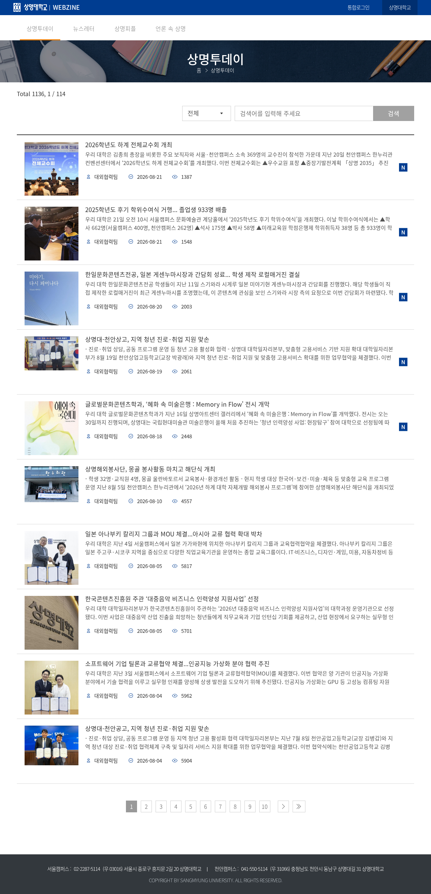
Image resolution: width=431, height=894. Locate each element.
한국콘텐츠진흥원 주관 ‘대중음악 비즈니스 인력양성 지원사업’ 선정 (172, 598)
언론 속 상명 (171, 28)
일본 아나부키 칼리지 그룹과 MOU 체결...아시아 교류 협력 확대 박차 (173, 533)
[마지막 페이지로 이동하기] (299, 806)
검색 (393, 113)
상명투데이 (40, 28)
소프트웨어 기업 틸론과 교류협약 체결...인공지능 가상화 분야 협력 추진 (177, 663)
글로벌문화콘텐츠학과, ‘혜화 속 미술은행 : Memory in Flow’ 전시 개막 (177, 404)
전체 (193, 113)
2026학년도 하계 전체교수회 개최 (128, 144)
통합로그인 (358, 7)
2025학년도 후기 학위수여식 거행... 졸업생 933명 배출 (156, 209)
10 (265, 806)
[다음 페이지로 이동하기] (283, 806)
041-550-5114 (254, 868)
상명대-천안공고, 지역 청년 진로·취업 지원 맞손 (147, 728)
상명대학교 (400, 7)
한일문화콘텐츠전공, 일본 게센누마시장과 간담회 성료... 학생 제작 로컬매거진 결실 (192, 274)
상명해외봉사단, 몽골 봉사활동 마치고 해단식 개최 (150, 469)
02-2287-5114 (87, 868)
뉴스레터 (84, 28)
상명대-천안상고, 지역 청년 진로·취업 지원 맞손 (147, 339)
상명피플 (125, 28)
